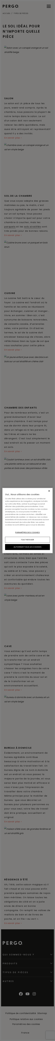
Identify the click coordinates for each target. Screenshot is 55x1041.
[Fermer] (49, 491)
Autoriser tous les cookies (28, 547)
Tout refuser (27, 539)
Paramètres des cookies (27, 532)
